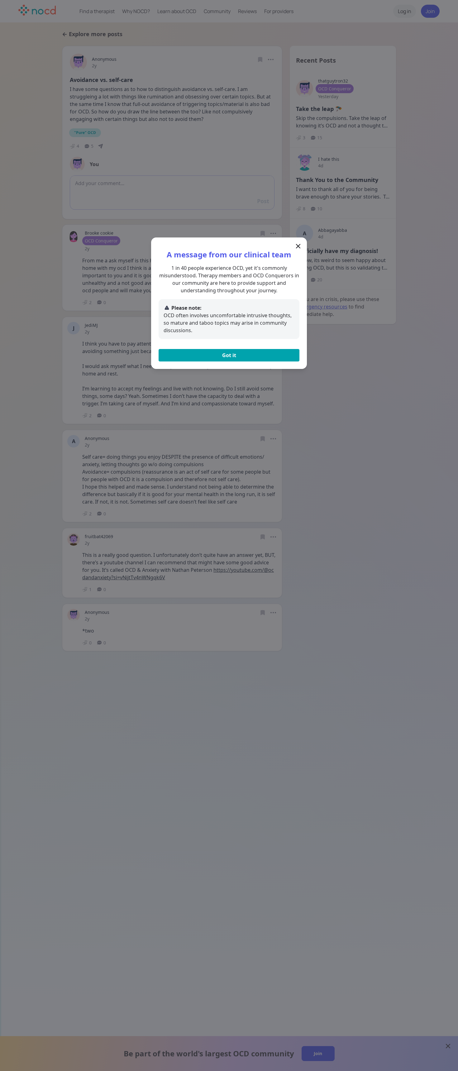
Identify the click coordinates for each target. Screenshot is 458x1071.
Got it (229, 355)
